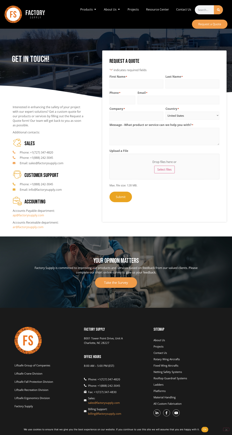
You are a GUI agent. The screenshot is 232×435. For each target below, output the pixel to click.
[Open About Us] (118, 9)
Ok (204, 429)
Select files (164, 169)
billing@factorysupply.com (104, 413)
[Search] (218, 9)
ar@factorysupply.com (28, 227)
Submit (121, 197)
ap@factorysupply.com (28, 215)
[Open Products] (95, 9)
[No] (226, 429)
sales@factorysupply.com (104, 403)
